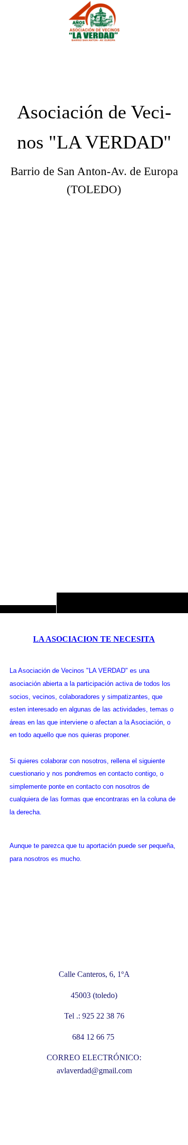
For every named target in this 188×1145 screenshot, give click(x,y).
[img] (94, 326)
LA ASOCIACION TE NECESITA (94, 639)
